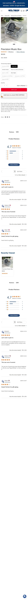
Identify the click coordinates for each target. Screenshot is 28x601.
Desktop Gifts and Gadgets (16, 15)
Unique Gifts (7, 15)
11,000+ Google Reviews (17, 5)
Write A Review (21, 52)
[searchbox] (7, 171)
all (14, 110)
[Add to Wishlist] (11, 258)
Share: (2, 117)
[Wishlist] (23, 10)
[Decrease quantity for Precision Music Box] (2, 85)
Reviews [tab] (11, 132)
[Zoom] (25, 19)
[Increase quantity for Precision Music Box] (7, 85)
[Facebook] (5, 117)
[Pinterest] (9, 117)
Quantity (3, 82)
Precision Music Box (7, 269)
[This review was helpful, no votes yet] (22, 200)
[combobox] (21, 175)
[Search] (21, 11)
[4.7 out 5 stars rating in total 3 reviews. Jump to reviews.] (5, 273)
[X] (7, 117)
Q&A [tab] (17, 132)
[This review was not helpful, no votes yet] (25, 200)
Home (2, 15)
